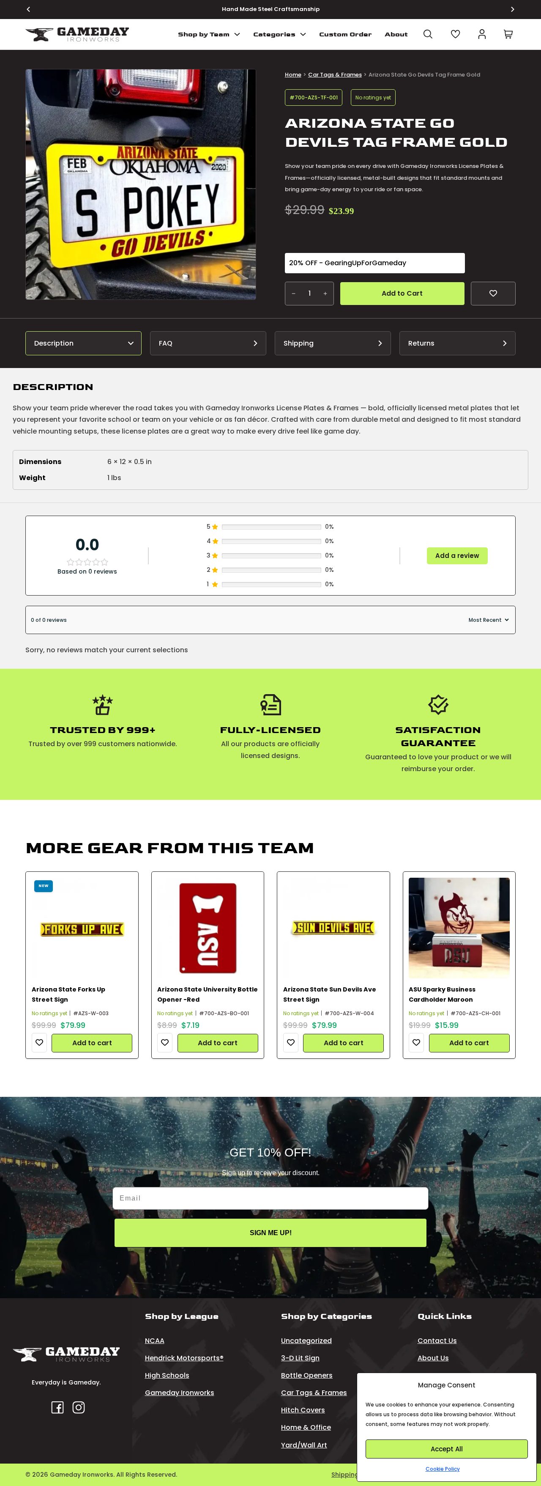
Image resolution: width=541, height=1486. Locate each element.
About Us (433, 1358)
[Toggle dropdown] (237, 34)
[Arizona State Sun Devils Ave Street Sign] (333, 928)
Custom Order (345, 34)
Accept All (447, 1449)
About (396, 34)
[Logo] (77, 34)
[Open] (428, 34)
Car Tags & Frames (335, 75)
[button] (244, 81)
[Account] (482, 34)
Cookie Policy (443, 1468)
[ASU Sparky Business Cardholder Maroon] (459, 928)
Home (293, 75)
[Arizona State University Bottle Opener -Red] (207, 928)
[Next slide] (508, 9)
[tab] (83, 343)
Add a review (457, 555)
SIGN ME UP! (271, 1232)
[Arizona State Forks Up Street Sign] (82, 928)
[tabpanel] (270, 435)
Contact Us (437, 1341)
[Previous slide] (33, 9)
